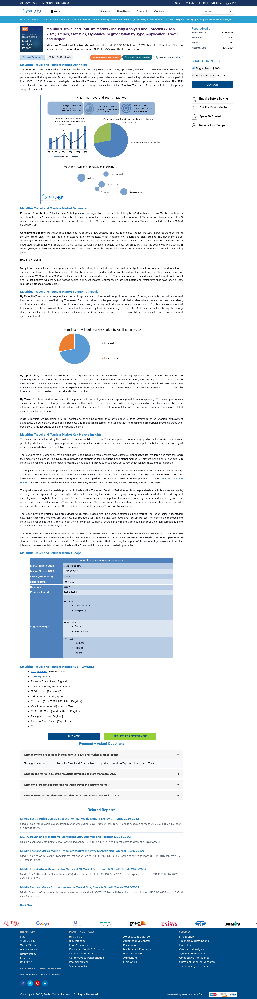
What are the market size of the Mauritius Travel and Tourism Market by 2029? (70, 774)
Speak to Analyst (210, 116)
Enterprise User (205, 75)
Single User (202, 68)
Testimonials (27, 941)
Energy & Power (133, 953)
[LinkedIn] (45, 983)
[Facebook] (23, 983)
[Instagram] (37, 983)
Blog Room (124, 11)
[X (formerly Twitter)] (30, 983)
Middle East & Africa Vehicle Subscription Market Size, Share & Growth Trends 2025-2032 (79, 819)
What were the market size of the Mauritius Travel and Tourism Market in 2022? (71, 795)
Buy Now (74, 736)
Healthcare (75, 936)
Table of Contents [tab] (60, 57)
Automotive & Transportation (44, 19)
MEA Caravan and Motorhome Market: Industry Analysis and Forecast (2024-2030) (75, 837)
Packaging (129, 945)
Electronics (130, 962)
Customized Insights (191, 949)
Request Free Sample (212, 125)
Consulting (185, 945)
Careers (25, 958)
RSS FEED (26, 962)
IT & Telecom (77, 941)
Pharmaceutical (78, 962)
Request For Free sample (130, 736)
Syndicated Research (192, 953)
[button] (70, 11)
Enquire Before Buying (213, 98)
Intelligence (186, 936)
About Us (142, 11)
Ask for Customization (213, 107)
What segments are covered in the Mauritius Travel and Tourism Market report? (71, 754)
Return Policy (28, 954)
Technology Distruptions (194, 941)
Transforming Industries (193, 966)
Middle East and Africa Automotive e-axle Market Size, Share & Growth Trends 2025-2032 (79, 887)
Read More (26, 904)
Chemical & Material (81, 953)
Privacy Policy (28, 949)
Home (23, 19)
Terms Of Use (28, 945)
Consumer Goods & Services (86, 949)
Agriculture (130, 958)
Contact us (161, 11)
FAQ (22, 937)
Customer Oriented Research (197, 962)
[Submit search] (229, 12)
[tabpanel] (101, 434)
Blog (205, 2)
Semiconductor (78, 966)
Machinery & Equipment (137, 949)
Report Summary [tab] (33, 57)
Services (105, 11)
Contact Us (217, 2)
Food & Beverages (80, 945)
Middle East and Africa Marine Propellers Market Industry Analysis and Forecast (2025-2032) (82, 851)
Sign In (233, 2)
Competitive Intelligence (194, 958)
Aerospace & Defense (136, 936)
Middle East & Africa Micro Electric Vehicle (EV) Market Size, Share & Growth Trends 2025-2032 (83, 869)
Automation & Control (136, 941)
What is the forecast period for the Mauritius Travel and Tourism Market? (66, 784)
